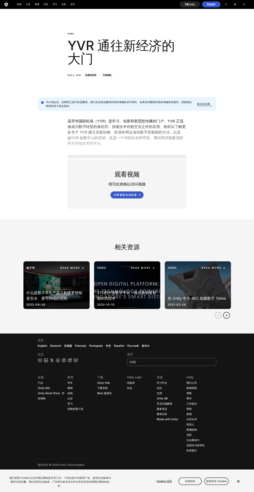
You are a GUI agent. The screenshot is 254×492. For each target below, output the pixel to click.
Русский (133, 345)
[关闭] (238, 481)
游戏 (19, 4)
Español (119, 345)
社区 (46, 4)
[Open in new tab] (62, 393)
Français (80, 345)
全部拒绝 (190, 481)
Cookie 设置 (164, 481)
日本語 (68, 345)
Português (96, 345)
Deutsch (55, 345)
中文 (108, 345)
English (42, 345)
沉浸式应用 (90, 75)
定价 (72, 4)
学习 (55, 4)
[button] (190, 4)
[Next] (226, 315)
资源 (37, 4)
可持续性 (107, 75)
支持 (64, 4)
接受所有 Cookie (216, 481)
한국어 (145, 345)
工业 (28, 4)
